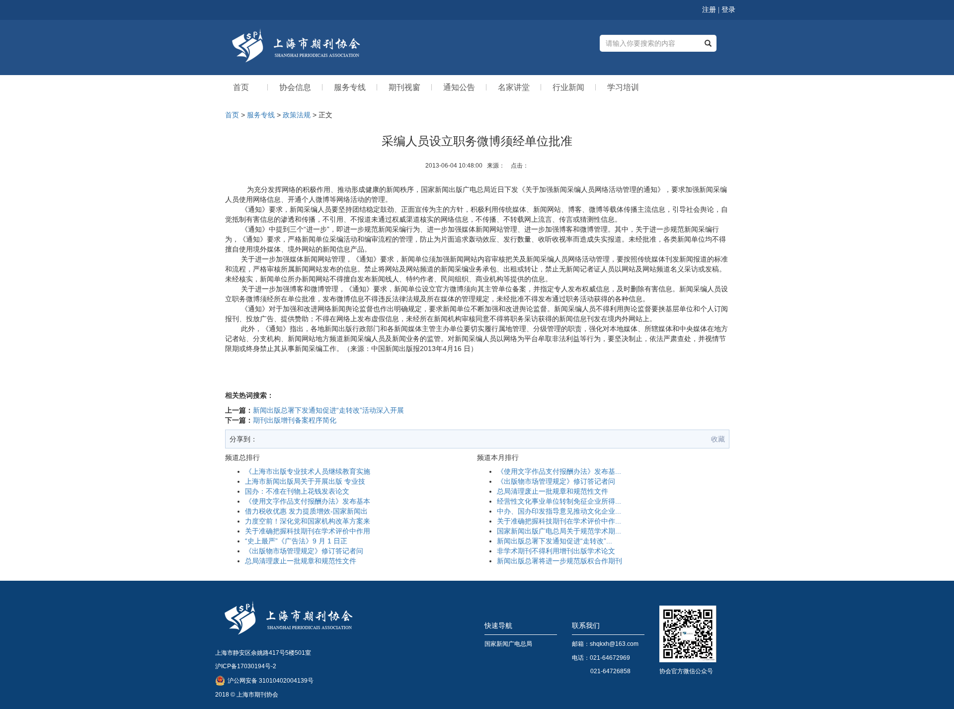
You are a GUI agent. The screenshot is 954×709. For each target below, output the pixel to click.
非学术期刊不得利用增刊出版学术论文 (556, 551)
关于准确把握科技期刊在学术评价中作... (559, 521)
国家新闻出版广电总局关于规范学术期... (559, 531)
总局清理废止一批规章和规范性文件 (300, 561)
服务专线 (261, 115)
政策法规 (297, 115)
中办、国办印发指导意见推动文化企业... (559, 511)
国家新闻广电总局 (508, 643)
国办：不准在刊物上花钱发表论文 (297, 491)
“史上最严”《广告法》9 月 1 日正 (296, 541)
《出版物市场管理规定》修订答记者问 (304, 551)
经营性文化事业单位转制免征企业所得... (559, 501)
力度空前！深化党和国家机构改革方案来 (307, 521)
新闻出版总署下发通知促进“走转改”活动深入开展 (328, 410)
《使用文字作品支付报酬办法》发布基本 (307, 501)
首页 (232, 115)
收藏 (718, 439)
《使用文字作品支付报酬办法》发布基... (559, 471)
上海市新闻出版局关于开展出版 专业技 (305, 481)
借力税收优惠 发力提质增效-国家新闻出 (306, 511)
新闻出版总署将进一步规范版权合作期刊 (559, 561)
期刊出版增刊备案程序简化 (294, 420)
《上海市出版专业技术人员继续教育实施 (307, 471)
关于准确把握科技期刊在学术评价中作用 (307, 531)
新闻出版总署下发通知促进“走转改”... (554, 541)
